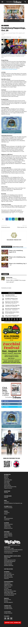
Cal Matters (10, 503)
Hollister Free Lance (8, 585)
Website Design (7, 557)
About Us (6, 477)
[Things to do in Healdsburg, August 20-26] (4, 252)
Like (20, 401)
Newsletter (6, 475)
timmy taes (9, 277)
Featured (6, 497)
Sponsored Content (8, 562)
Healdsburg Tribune (8, 584)
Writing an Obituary (8, 535)
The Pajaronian (7, 593)
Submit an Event (7, 526)
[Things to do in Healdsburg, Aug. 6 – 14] (4, 265)
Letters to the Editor (8, 507)
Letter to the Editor (8, 479)
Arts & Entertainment (8, 518)
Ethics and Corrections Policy (10, 486)
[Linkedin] (13, 219)
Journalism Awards (8, 608)
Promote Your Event (8, 528)
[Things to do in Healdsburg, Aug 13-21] (4, 258)
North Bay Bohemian (8, 577)
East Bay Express (7, 573)
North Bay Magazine (8, 602)
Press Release (7, 481)
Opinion (10, 506)
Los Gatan (6, 588)
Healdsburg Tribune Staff (6, 37)
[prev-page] (2, 270)
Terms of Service (7, 485)
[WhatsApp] (16, 219)
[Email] (19, 219)
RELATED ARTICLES (6, 247)
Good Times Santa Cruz (9, 574)
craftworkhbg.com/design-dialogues (9, 69)
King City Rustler (7, 587)
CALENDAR (6, 522)
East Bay (6, 601)
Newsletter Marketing (8, 565)
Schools (5, 513)
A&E (2, 25)
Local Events (6, 25)
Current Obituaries (8, 533)
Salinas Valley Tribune (8, 592)
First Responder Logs (17, 503)
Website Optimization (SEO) (10, 560)
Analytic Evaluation (8, 564)
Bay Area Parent (7, 599)
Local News (6, 501)
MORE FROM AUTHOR (18, 247)
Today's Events (7, 525)
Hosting (5, 558)
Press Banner (7, 591)
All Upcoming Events (8, 524)
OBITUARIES (7, 531)
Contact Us (6, 478)
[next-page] (4, 270)
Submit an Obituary (8, 534)
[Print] (22, 219)
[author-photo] (14, 235)
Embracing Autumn (5, 227)
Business (6, 503)
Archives (6, 537)
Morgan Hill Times (8, 589)
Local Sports (6, 512)
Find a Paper (6, 482)
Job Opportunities (8, 607)
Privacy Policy (7, 484)
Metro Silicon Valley (8, 575)
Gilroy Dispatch (7, 583)
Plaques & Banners (8, 488)
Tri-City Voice (7, 595)
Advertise (6, 492)
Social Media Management (9, 561)
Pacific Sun (6, 578)
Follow (19, 403)
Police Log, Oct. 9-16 (22, 227)
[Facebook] (7, 219)
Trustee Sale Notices (8, 552)
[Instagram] (8, 618)
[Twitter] (10, 219)
